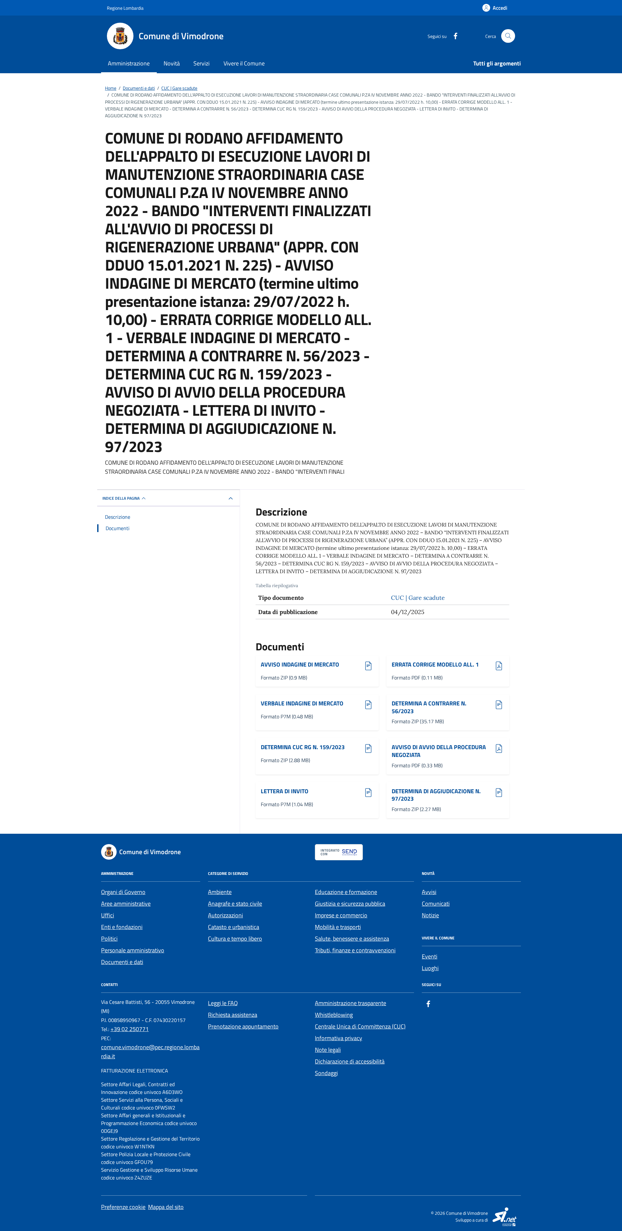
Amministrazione (129, 63)
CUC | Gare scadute (418, 597)
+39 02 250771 (129, 1029)
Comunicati (436, 903)
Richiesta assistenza (232, 1014)
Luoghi (430, 968)
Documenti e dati (122, 962)
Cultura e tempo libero (235, 938)
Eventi (429, 956)
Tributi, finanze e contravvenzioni (355, 950)
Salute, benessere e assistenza (352, 938)
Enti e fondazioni (122, 927)
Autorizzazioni (225, 915)
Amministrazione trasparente (350, 1003)
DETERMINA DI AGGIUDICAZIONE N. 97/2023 (436, 795)
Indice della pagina (121, 498)
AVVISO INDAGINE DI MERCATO (300, 665)
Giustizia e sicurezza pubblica (350, 903)
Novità (172, 63)
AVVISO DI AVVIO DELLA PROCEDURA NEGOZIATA (439, 751)
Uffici (107, 915)
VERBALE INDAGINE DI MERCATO (302, 704)
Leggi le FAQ (223, 1003)
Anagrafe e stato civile (235, 903)
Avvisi (429, 892)
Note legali (328, 1049)
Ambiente (220, 892)
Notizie (430, 915)
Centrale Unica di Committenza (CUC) (360, 1026)
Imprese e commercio (341, 915)
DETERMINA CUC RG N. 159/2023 (303, 747)
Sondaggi (326, 1073)
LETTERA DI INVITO (291, 791)
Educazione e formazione (346, 892)
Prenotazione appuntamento (243, 1026)
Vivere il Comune (244, 63)
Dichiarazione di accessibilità (350, 1061)
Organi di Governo (123, 892)
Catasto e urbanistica (233, 927)
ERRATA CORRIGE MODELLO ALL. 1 (435, 665)
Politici (109, 938)
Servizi (201, 63)
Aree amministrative (126, 903)
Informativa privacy (338, 1038)
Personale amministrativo (132, 950)
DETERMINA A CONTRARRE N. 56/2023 (429, 707)
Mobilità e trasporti (338, 927)
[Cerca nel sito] (508, 36)
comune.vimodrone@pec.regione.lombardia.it (150, 1052)
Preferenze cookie (123, 1206)
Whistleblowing (334, 1014)
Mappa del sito (166, 1206)
